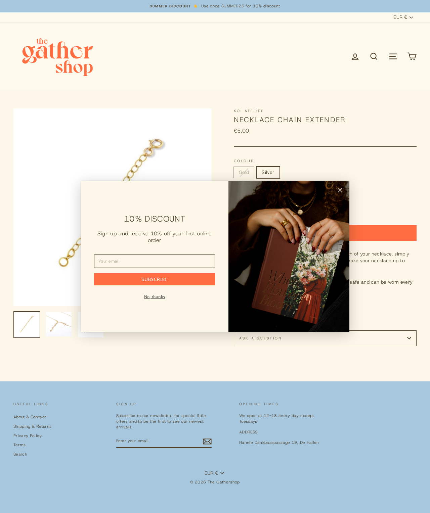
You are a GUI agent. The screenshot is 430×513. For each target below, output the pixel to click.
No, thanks (154, 296)
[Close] (340, 191)
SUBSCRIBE (154, 279)
